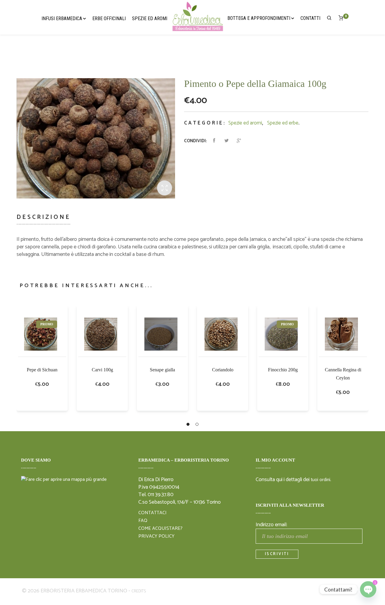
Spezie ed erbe (282, 123)
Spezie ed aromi (245, 123)
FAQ (142, 521)
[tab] (46, 220)
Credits (138, 591)
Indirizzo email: (271, 524)
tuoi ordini (320, 480)
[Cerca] (329, 19)
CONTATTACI (152, 513)
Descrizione (44, 217)
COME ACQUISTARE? (160, 529)
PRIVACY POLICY (156, 536)
